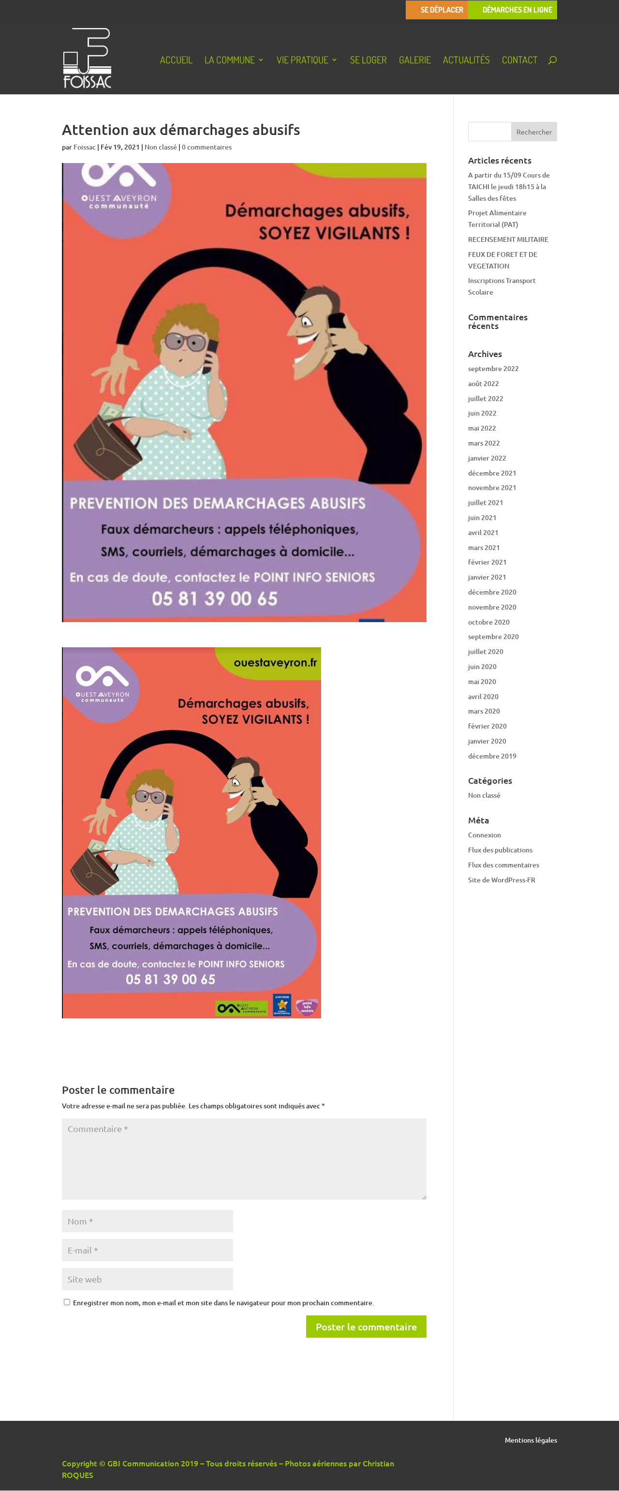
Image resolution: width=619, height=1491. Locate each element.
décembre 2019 (492, 755)
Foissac (85, 146)
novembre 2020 (492, 606)
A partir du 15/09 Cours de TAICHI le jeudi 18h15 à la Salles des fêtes (509, 186)
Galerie (415, 61)
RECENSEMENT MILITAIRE (508, 239)
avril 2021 (483, 532)
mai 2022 (482, 427)
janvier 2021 (487, 576)
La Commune (230, 61)
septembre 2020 (493, 636)
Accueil (176, 61)
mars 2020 (484, 711)
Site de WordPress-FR (501, 879)
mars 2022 (484, 442)
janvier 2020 (487, 741)
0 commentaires (207, 146)
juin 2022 (482, 412)
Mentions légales (531, 1441)
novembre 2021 (492, 487)
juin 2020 (482, 666)
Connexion (484, 834)
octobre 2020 (489, 621)
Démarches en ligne (517, 10)
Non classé (161, 146)
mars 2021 (484, 547)
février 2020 (487, 726)
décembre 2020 (492, 591)
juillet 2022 (485, 398)
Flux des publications (500, 849)
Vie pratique (302, 61)
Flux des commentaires (503, 864)
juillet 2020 (485, 651)
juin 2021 (482, 517)
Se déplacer (442, 10)
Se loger (368, 61)
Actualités (466, 61)
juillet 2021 (485, 502)
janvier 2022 (487, 457)
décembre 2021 (492, 472)
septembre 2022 (493, 368)
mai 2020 (482, 681)
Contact (520, 61)
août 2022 (483, 383)
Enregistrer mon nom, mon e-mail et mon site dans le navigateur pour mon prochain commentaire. (223, 1302)
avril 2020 (483, 696)
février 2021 (487, 562)
